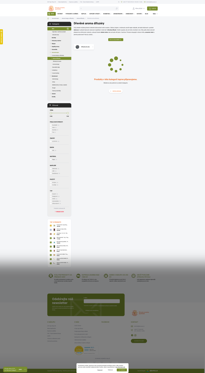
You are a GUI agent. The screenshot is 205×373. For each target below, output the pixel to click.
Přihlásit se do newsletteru (91, 310)
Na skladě (55, 125)
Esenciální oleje (56, 67)
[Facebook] (132, 335)
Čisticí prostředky (56, 90)
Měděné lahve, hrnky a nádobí (59, 85)
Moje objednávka (62, 2)
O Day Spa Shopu (78, 328)
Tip (53, 132)
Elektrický (55, 168)
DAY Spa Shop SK (51, 2)
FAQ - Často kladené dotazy (87, 2)
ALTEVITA (55, 141)
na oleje (55, 185)
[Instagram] (135, 335)
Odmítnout (110, 370)
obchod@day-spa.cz (139, 326)
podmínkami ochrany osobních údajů (108, 305)
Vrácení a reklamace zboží (53, 338)
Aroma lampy (56, 64)
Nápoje (53, 43)
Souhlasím (122, 370)
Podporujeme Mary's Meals (81, 331)
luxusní (54, 194)
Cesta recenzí (77, 325)
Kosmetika (54, 49)
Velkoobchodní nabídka (80, 340)
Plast (54, 159)
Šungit (53, 88)
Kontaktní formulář (139, 340)
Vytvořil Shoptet (141, 370)
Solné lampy (55, 79)
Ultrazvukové (56, 203)
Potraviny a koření (56, 40)
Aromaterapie (55, 52)
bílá (54, 150)
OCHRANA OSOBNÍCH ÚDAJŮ (102, 358)
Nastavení (99, 370)
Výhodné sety (55, 34)
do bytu (55, 182)
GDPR (97, 2)
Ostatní (54, 93)
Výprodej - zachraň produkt (59, 31)
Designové (55, 196)
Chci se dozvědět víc (115, 39)
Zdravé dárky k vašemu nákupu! (82, 342)
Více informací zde (120, 367)
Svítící (54, 198)
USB (54, 171)
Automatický (56, 201)
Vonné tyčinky (55, 73)
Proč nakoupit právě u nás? (81, 334)
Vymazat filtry (60, 211)
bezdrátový (56, 173)
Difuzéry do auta (57, 61)
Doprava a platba (73, 2)
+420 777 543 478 (139, 330)
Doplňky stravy (55, 46)
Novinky (54, 37)
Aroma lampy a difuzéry (58, 55)
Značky (53, 96)
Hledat (116, 8)
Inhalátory (54, 70)
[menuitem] (51, 14)
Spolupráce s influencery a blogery (82, 337)
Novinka (55, 130)
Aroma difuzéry (56, 58)
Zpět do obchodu (117, 91)
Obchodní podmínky (52, 341)
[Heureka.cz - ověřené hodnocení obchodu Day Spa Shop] (86, 350)
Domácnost (55, 76)
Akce (53, 28)
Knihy (53, 82)
